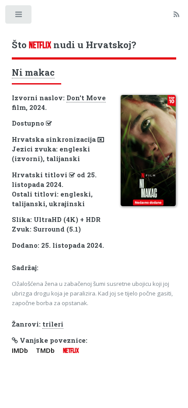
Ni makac (33, 72)
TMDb (45, 350)
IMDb (20, 350)
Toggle (19, 16)
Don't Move (86, 98)
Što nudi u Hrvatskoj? (74, 45)
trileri (52, 324)
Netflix (71, 350)
